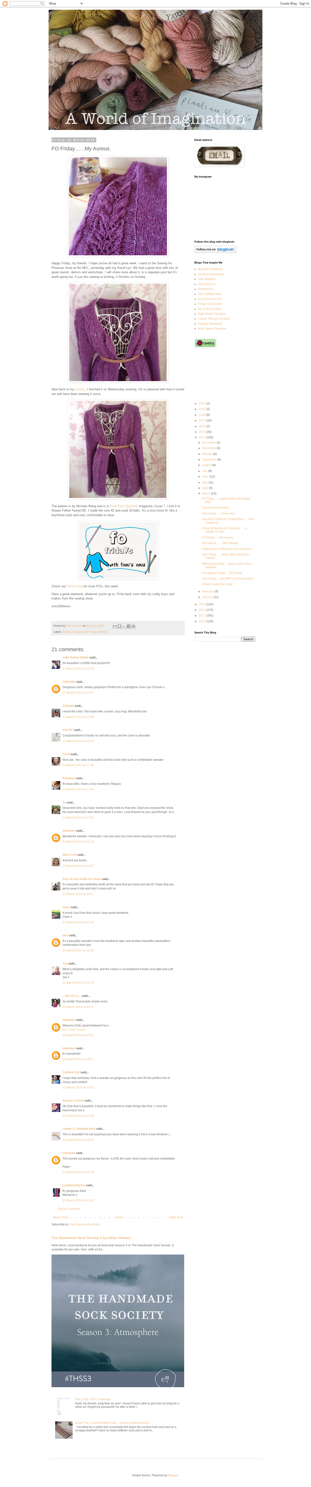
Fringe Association (210, 304)
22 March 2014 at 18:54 (78, 1140)
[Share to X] (124, 626)
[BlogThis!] (119, 626)
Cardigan (77, 631)
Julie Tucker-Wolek (75, 657)
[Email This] (114, 626)
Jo (64, 802)
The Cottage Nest (209, 294)
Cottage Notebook (210, 323)
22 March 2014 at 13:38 (78, 1116)
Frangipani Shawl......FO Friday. (222, 573)
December (209, 442)
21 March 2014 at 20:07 (78, 866)
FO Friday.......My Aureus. (218, 537)
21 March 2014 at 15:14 (78, 741)
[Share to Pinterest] (133, 626)
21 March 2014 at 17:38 (78, 765)
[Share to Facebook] (128, 626)
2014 (202, 437)
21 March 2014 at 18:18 (78, 841)
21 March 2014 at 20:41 (78, 894)
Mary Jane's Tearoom (212, 328)
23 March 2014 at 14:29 (78, 1172)
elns (65, 935)
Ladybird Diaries (73, 1185)
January (208, 597)
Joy (65, 963)
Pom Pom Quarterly (124, 506)
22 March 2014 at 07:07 (78, 1035)
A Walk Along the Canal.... (218, 584)
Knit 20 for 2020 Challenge (93, 1399)
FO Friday (90, 631)
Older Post (176, 1217)
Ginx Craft (69, 854)
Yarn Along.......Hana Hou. (218, 513)
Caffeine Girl (71, 1072)
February (208, 591)
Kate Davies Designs (212, 314)
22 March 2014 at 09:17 (78, 1059)
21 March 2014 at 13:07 (78, 692)
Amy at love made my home (81, 879)
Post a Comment (68, 1209)
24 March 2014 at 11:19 (78, 1200)
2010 (202, 621)
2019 (202, 409)
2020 (202, 403)
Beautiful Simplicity (210, 269)
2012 (202, 610)
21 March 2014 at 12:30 (78, 668)
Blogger (173, 1475)
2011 (202, 615)
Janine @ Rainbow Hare (78, 1128)
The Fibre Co (206, 284)
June (205, 476)
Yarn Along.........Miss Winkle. (220, 543)
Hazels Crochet (73, 1100)
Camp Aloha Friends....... (218, 507)
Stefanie (68, 706)
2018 (202, 415)
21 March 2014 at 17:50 (78, 789)
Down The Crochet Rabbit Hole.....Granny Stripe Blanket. (112, 1423)
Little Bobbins (207, 279)
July (205, 471)
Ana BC (67, 730)
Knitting (102, 631)
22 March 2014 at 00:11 (78, 1007)
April (205, 488)
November (209, 448)
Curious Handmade (211, 274)
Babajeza (68, 778)
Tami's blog (75, 586)
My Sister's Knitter (209, 309)
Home (119, 1217)
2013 (202, 604)
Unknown (68, 682)
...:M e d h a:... (71, 996)
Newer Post (60, 1217)
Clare (66, 907)
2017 (202, 420)
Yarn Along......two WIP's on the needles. (228, 578)
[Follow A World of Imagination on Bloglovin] (215, 252)
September (209, 459)
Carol (66, 754)
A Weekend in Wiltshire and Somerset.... (228, 549)
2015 (202, 432)
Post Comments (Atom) (84, 1224)
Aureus (80, 389)
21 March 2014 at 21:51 (78, 950)
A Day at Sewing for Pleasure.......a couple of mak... (224, 530)
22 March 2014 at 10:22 (78, 1087)
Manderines (206, 289)
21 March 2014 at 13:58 (78, 717)
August (207, 465)
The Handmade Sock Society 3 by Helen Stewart (91, 1238)
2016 (202, 426)
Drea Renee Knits (210, 299)
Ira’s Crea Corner (73, 1029)
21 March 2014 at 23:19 (78, 982)
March (206, 493)
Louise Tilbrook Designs (214, 318)
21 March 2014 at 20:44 (78, 922)
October (207, 454)
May (205, 482)
